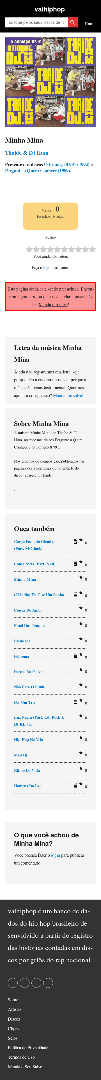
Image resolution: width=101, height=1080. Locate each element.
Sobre (13, 999)
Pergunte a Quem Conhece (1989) (37, 170)
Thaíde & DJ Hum (27, 153)
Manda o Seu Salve (25, 1066)
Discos (14, 1019)
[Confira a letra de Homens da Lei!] (75, 786)
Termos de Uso (21, 1057)
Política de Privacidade (28, 1047)
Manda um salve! (68, 395)
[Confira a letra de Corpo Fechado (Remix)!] (75, 543)
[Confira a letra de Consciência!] (75, 564)
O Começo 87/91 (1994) (66, 164)
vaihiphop (50, 8)
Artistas (14, 1009)
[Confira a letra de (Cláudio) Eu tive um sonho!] (75, 595)
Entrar (90, 23)
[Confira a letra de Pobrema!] (75, 657)
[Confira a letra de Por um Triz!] (75, 703)
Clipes (13, 1028)
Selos (12, 1038)
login (47, 267)
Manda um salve (53, 304)
